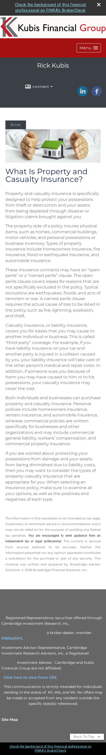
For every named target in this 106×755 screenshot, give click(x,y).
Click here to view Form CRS (32, 677)
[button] (89, 47)
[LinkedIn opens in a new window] (82, 94)
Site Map (10, 719)
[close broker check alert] (99, 5)
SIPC (18, 638)
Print (16, 125)
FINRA (7, 638)
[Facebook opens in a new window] (97, 94)
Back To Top (84, 737)
